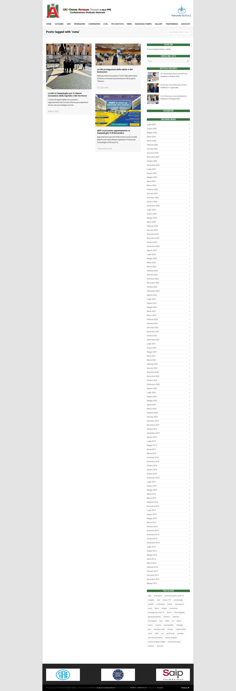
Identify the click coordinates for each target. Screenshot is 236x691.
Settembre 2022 (153, 291)
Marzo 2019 (151, 453)
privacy (170, 629)
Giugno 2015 (152, 514)
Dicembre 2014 (153, 531)
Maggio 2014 (152, 555)
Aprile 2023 (151, 263)
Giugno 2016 (152, 486)
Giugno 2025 (152, 173)
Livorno (158, 625)
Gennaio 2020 (152, 417)
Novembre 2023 (153, 238)
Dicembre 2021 (153, 328)
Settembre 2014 (153, 543)
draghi (164, 608)
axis (158, 600)
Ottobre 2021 (152, 336)
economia (173, 608)
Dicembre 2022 (153, 279)
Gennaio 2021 (152, 368)
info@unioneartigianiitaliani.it (106, 688)
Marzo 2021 (151, 360)
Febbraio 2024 (152, 226)
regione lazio (181, 629)
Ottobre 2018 (152, 466)
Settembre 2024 (153, 206)
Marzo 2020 (151, 409)
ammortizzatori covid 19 (174, 596)
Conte (169, 604)
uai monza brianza (155, 638)
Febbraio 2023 (152, 271)
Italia (167, 621)
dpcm (157, 608)
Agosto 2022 (152, 295)
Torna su (184, 688)
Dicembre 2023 (153, 234)
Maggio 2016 (152, 490)
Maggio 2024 (152, 218)
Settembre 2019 (153, 433)
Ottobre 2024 (152, 202)
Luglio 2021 (151, 344)
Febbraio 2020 (152, 413)
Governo (166, 617)
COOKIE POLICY (142, 688)
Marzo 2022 (151, 315)
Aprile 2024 (151, 222)
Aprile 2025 (151, 181)
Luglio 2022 (151, 299)
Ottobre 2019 (152, 429)
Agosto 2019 (152, 437)
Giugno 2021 (152, 348)
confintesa (160, 604)
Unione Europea (174, 642)
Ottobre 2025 (152, 161)
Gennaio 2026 (152, 149)
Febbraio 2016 (152, 502)
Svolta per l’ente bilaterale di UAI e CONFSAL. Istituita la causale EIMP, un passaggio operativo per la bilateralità (174, 85)
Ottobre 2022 (152, 287)
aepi (149, 596)
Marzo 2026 (151, 141)
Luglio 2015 (151, 510)
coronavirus (179, 604)
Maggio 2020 (152, 401)
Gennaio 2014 (152, 571)
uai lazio (180, 633)
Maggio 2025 (152, 177)
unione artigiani (171, 638)
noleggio (179, 625)
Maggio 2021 (152, 352)
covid (150, 608)
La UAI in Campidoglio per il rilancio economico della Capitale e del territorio (67, 94)
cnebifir (151, 604)
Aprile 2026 (151, 137)
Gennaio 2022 (152, 323)
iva (173, 621)
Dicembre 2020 (153, 372)
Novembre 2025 (153, 157)
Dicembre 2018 (153, 457)
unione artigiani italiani (156, 642)
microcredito (169, 625)
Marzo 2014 (151, 563)
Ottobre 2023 (152, 242)
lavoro (150, 625)
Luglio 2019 (151, 441)
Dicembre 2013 (153, 575)
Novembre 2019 (153, 425)
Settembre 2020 (153, 384)
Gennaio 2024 (152, 230)
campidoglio (178, 600)
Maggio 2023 (152, 258)
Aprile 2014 (151, 559)
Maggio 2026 (152, 133)
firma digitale (179, 612)
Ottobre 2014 (152, 539)
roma (150, 633)
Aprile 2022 (151, 311)
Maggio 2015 (152, 518)
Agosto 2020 (152, 388)
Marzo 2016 (151, 498)
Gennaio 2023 (152, 275)
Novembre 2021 (153, 332)
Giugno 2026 (152, 129)
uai (162, 633)
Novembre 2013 (153, 579)
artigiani (151, 600)
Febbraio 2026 (152, 145)
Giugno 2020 (152, 397)
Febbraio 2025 (152, 189)
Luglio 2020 (151, 392)
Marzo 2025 (151, 185)
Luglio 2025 (151, 169)
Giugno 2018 (152, 474)
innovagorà (152, 621)
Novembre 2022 (153, 283)
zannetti (160, 646)
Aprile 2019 (151, 449)
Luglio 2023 (151, 254)
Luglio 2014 (151, 547)
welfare (151, 646)
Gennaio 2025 (152, 194)
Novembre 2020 (153, 376)
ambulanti (158, 596)
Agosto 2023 (152, 250)
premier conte (159, 629)
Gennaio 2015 (152, 526)
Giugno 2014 (152, 551)
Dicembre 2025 (153, 153)
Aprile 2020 (151, 405)
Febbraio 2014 (152, 567)
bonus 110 (167, 600)
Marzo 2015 (151, 522)
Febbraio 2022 (152, 319)
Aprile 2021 (151, 356)
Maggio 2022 (152, 307)
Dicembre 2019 (153, 421)
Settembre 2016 (153, 478)
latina (179, 621)
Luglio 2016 (151, 482)
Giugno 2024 (152, 214)
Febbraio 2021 (152, 364)
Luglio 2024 (151, 210)
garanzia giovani (154, 617)
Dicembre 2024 (153, 198)
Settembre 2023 (153, 246)
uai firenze (170, 633)
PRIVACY (133, 688)
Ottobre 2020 (152, 380)
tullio (157, 633)
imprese (176, 617)
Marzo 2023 (151, 267)
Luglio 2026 (151, 125)
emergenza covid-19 (156, 612)
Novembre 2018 (153, 462)
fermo (169, 612)
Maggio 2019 (152, 445)
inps (161, 621)
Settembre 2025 (153, 165)
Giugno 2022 (152, 303)
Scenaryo (160, 688)
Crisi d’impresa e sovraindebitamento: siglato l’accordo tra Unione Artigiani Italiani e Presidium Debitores (174, 96)
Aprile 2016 (151, 494)
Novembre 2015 (153, 506)
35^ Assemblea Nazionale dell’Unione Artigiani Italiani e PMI (174, 74)
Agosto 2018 (152, 470)
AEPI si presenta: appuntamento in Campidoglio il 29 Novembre (113, 131)
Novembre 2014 (153, 535)
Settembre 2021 (153, 340)
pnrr (149, 629)
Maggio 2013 (152, 583)
